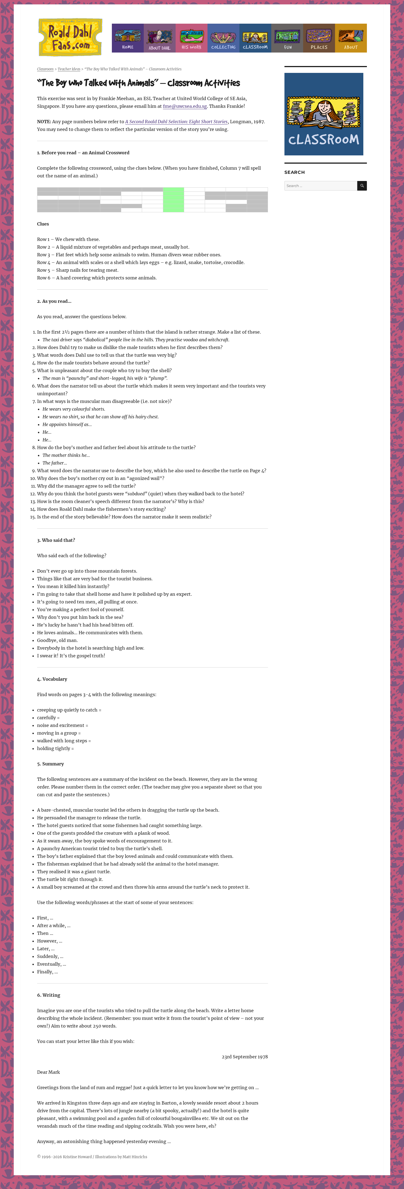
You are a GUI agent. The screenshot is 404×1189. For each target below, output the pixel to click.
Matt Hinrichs (135, 1157)
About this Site (351, 38)
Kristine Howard (77, 1157)
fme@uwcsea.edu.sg (185, 106)
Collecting (223, 38)
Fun (287, 38)
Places (319, 38)
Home (128, 38)
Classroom (255, 38)
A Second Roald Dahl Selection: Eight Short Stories (176, 121)
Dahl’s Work (191, 38)
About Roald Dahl (160, 38)
